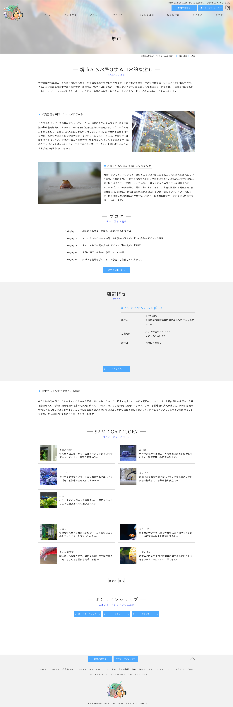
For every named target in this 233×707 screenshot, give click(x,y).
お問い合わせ (184, 7)
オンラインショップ (210, 7)
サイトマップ (141, 674)
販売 (121, 580)
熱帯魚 (112, 580)
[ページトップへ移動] (192, 658)
